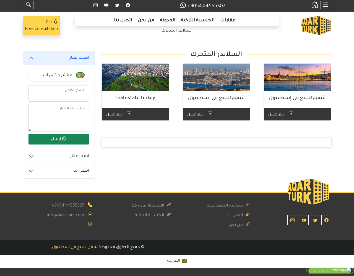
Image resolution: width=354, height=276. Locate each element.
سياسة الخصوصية (225, 206)
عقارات (228, 20)
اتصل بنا (123, 20)
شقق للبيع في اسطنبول (74, 247)
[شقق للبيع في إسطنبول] (297, 77)
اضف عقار (79, 156)
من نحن (146, 20)
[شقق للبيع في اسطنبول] (216, 77)
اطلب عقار (79, 58)
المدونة (167, 20)
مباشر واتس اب (321, 270)
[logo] (316, 26)
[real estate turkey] (135, 77)
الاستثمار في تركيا (148, 206)
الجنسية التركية (198, 20)
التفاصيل (277, 115)
